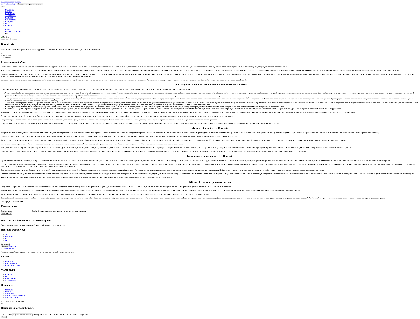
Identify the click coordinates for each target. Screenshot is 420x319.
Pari (6, 238)
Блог (7, 23)
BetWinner (9, 236)
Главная (8, 29)
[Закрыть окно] (2, 303)
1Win (7, 234)
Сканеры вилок (11, 263)
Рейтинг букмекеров (13, 31)
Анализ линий (10, 16)
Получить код (6, 213)
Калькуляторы (10, 20)
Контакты (9, 290)
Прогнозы (9, 18)
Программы (9, 22)
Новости (8, 25)
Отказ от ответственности (15, 295)
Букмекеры (9, 10)
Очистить (5, 246)
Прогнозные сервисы (13, 265)
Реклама (8, 292)
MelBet (7, 240)
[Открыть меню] (4, 6)
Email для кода (6, 211)
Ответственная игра (12, 297)
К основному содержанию (11, 2)
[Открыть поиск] (2, 6)
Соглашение (9, 294)
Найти (4, 317)
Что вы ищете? (6, 315)
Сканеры (8, 12)
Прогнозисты (10, 14)
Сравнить (7, 57)
